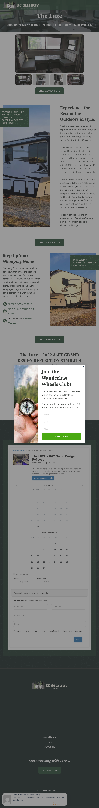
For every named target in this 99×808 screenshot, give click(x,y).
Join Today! (61, 436)
